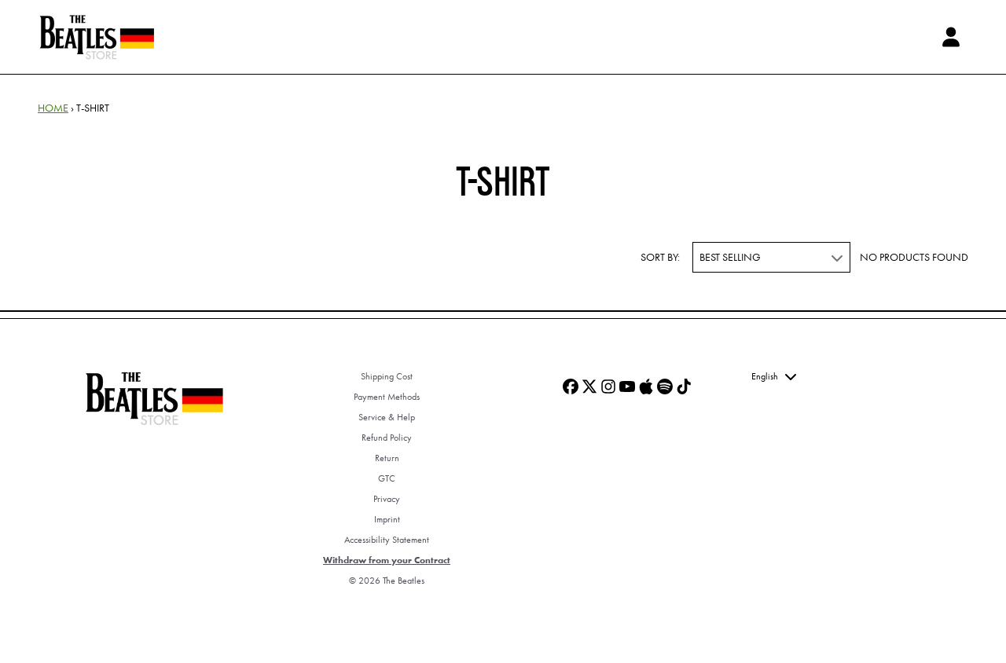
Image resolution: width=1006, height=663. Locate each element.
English (764, 376)
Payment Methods (387, 396)
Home (53, 108)
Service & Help (386, 417)
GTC (386, 478)
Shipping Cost (387, 376)
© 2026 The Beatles (386, 580)
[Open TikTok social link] (683, 386)
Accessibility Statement (386, 539)
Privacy (386, 499)
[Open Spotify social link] (665, 386)
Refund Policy (387, 437)
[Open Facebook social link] (570, 386)
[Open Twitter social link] (589, 386)
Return (387, 458)
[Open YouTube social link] (627, 386)
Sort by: (660, 257)
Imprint (387, 519)
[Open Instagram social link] (608, 386)
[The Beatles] (97, 37)
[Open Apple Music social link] (646, 386)
